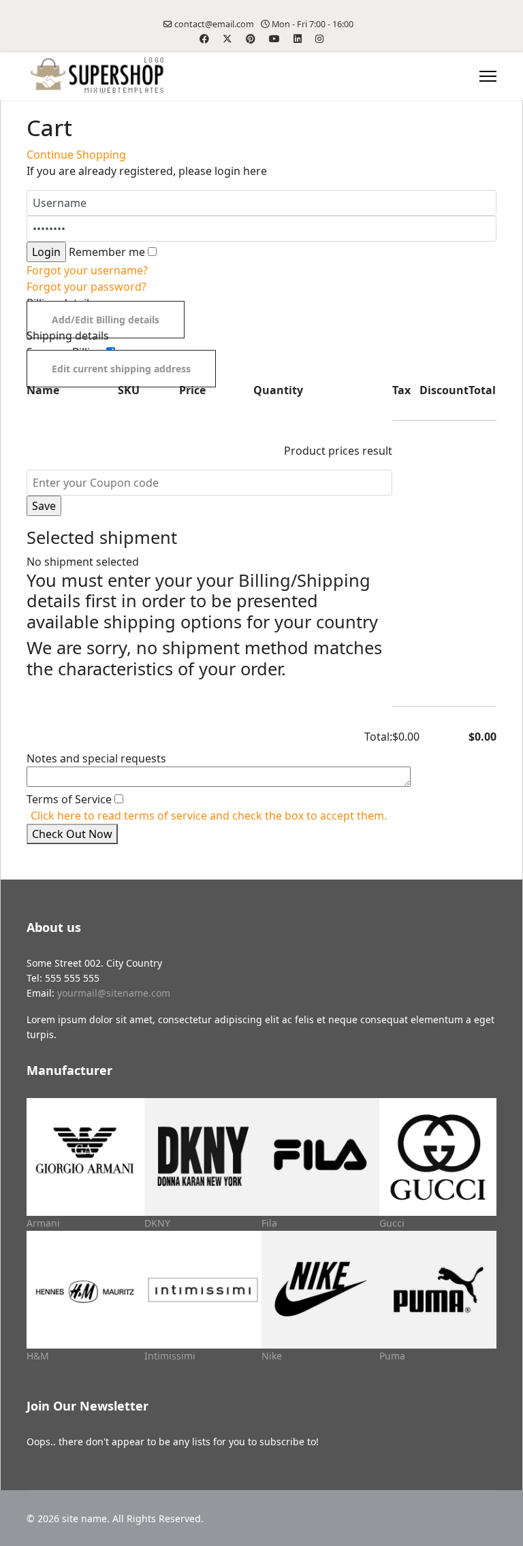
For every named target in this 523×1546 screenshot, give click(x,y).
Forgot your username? (87, 270)
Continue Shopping (76, 154)
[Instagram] (319, 38)
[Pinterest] (250, 38)
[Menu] (487, 76)
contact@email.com (214, 24)
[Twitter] (227, 38)
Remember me (107, 251)
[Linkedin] (298, 38)
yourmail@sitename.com (113, 992)
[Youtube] (274, 38)
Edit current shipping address (121, 368)
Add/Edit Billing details (105, 319)
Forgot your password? (86, 286)
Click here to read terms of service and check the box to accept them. (209, 815)
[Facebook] (204, 38)
